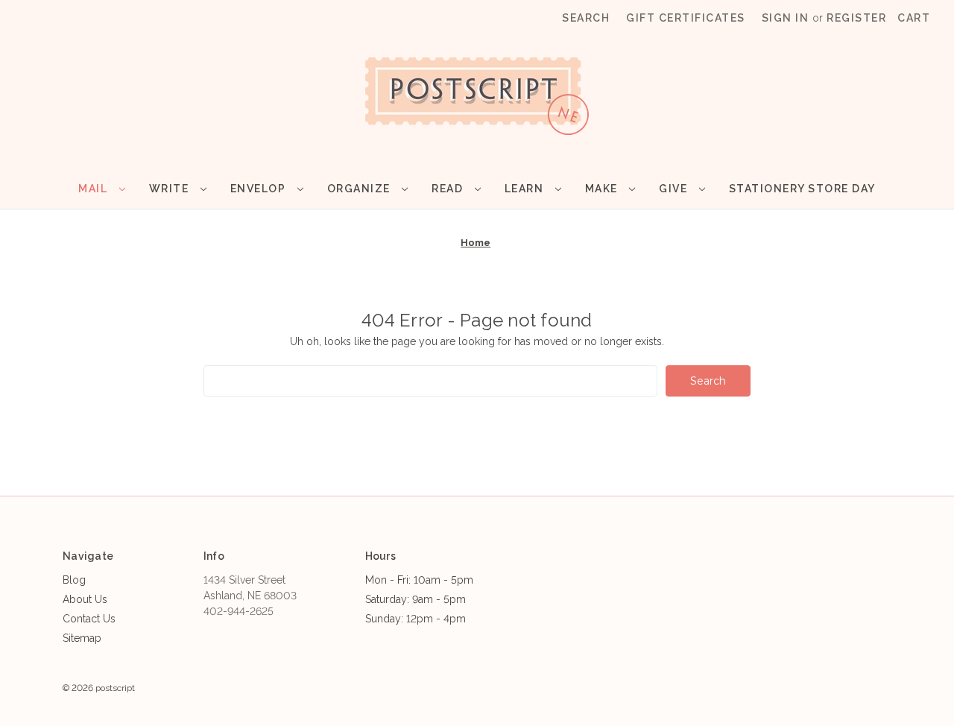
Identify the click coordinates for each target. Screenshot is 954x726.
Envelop (259, 189)
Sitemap (82, 638)
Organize (360, 189)
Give (675, 189)
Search (586, 18)
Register (856, 18)
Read (449, 189)
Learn (526, 189)
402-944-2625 (238, 611)
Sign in (785, 18)
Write (170, 189)
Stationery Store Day (802, 189)
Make (603, 189)
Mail (94, 189)
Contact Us (89, 619)
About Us (85, 599)
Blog (74, 580)
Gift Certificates (685, 18)
